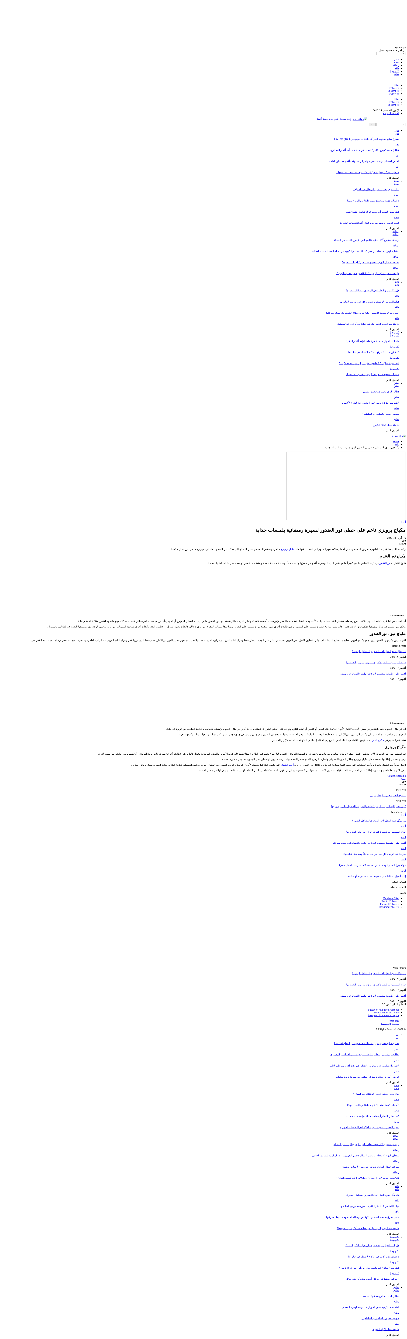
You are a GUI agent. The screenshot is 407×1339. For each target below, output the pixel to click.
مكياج (403, 778)
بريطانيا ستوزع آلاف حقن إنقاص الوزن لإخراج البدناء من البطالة (366, 240)
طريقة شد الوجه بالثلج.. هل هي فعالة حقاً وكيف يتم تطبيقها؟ (368, 324)
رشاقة (396, 65)
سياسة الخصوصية (390, 1023)
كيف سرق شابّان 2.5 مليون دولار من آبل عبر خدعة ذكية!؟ (369, 363)
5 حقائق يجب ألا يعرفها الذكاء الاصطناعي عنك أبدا (373, 352)
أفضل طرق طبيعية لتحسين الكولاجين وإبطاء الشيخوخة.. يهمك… (372, 673)
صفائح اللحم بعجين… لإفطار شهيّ (388, 795)
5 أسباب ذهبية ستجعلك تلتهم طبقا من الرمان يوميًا (373, 200)
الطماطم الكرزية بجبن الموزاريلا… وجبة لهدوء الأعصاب (370, 402)
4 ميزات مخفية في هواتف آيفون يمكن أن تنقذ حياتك (372, 374)
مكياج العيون (377, 740)
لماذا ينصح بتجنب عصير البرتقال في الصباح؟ (376, 189)
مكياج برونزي (287, 549)
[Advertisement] (310, 23)
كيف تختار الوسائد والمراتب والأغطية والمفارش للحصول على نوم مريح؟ (368, 806)
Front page (394, 1020)
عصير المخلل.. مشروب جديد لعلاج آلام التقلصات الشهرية (369, 222)
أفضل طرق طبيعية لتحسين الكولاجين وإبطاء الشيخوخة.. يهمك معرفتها (362, 312)
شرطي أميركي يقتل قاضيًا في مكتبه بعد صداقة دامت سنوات (367, 172)
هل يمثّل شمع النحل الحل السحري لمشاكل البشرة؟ (372, 290)
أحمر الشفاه (287, 764)
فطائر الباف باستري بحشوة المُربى (381, 391)
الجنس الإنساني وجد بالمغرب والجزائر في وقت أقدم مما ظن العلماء (363, 161)
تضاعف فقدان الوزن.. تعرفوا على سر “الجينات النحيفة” (370, 262)
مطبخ (396, 74)
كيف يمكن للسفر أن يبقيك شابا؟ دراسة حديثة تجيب (372, 211)
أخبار (396, 59)
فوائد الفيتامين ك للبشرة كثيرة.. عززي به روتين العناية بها (369, 301)
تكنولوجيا (394, 71)
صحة (396, 62)
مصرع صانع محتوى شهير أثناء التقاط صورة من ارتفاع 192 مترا (366, 139)
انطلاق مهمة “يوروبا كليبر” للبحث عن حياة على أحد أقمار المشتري (364, 150)
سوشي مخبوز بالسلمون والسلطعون (380, 413)
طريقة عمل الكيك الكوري (386, 425)
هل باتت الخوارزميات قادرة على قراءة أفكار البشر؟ (372, 341)
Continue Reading (396, 775)
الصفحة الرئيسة (391, 113)
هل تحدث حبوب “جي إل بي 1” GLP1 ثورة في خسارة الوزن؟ (367, 273)
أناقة (397, 68)
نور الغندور (384, 563)
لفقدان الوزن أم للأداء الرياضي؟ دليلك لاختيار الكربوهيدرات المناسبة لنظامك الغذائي (355, 251)
